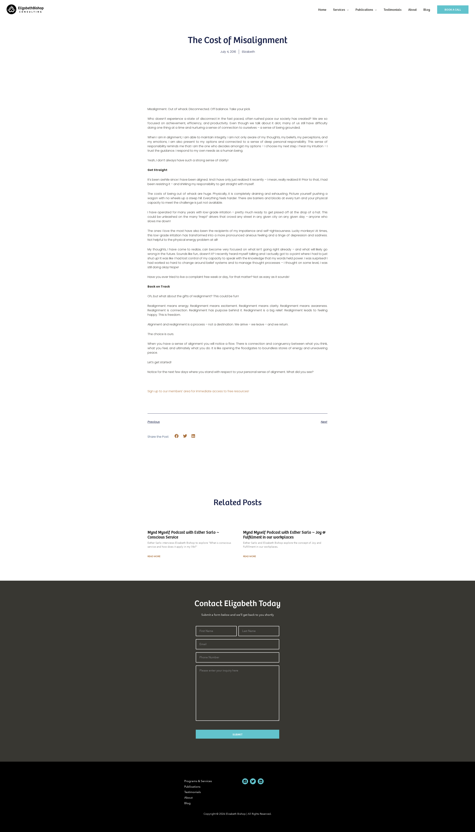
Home (322, 9)
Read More (154, 556)
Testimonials (393, 9)
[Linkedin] (261, 781)
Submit (237, 734)
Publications (364, 9)
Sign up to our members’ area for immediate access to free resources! (198, 391)
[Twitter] (253, 781)
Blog (426, 9)
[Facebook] (245, 781)
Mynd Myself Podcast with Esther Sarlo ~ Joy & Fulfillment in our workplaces (284, 534)
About (412, 9)
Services (339, 9)
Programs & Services (198, 781)
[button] (453, 9)
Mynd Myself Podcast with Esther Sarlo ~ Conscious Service (183, 534)
